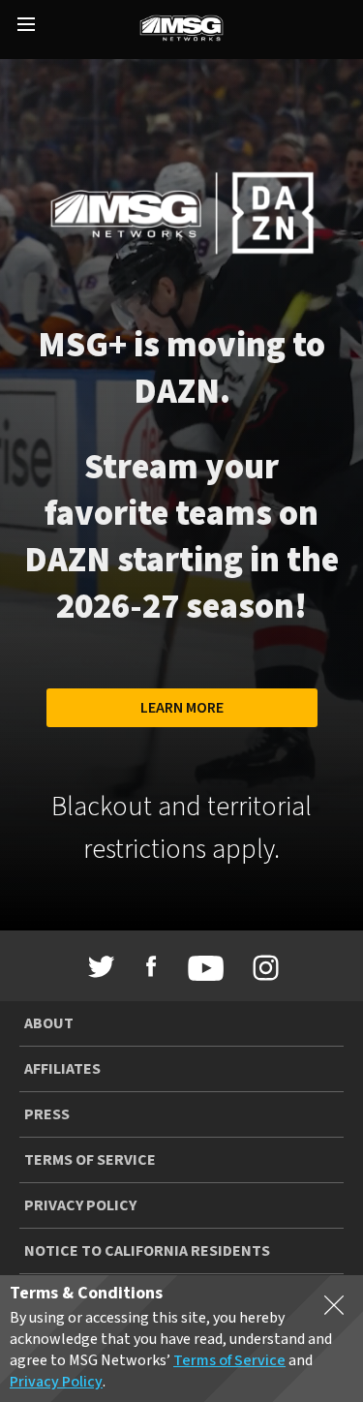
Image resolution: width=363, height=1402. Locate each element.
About (49, 1023)
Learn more (182, 707)
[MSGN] (181, 30)
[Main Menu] (26, 26)
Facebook (151, 966)
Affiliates (62, 1069)
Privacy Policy (80, 1205)
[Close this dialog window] (334, 1309)
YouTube (200, 968)
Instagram (261, 968)
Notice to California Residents (147, 1251)
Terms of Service (90, 1160)
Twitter (102, 966)
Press (47, 1114)
